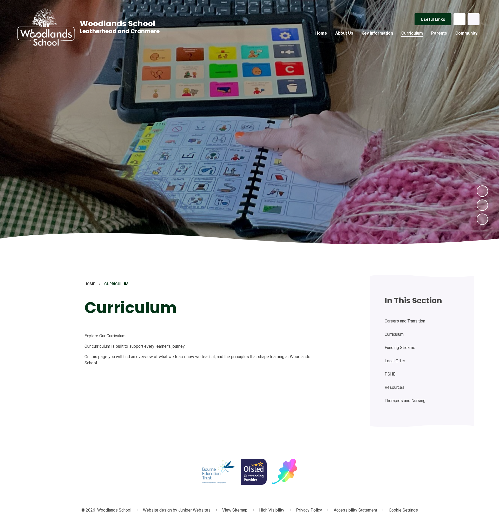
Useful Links (433, 19)
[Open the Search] (474, 19)
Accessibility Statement (355, 510)
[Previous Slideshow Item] (482, 205)
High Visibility (271, 510)
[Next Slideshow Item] (482, 191)
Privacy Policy (309, 510)
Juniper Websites (194, 510)
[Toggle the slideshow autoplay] (482, 219)
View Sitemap (234, 510)
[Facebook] (459, 19)
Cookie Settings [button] (403, 510)
